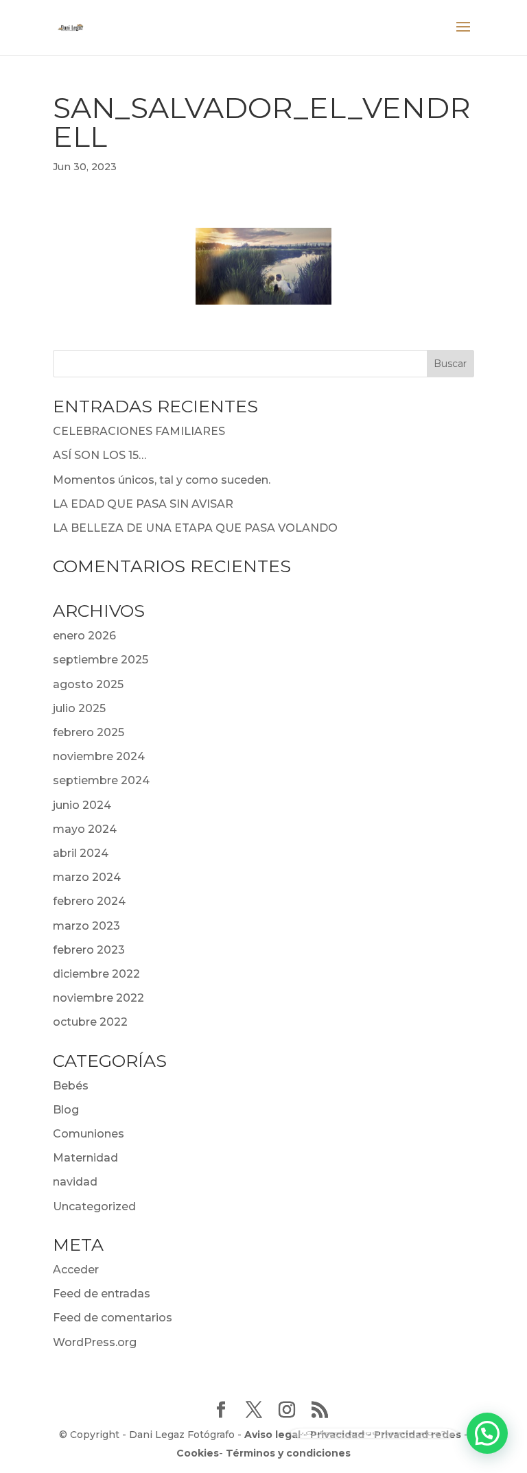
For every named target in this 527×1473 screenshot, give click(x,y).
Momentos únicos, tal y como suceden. (161, 479)
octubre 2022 (90, 1021)
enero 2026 (84, 635)
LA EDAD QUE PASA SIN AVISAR (143, 503)
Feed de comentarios (112, 1317)
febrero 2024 (89, 901)
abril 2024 (80, 853)
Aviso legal (272, 1434)
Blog (66, 1109)
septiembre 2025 (100, 659)
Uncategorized (94, 1206)
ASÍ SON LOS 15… (99, 455)
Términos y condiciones (288, 1453)
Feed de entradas (101, 1293)
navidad (75, 1181)
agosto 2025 (88, 684)
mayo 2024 (85, 829)
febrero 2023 (89, 949)
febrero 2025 (88, 732)
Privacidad (337, 1434)
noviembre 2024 (99, 756)
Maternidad (85, 1157)
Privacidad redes (417, 1434)
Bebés (71, 1085)
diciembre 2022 (96, 973)
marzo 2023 (86, 925)
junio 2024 (82, 805)
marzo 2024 (87, 877)
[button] (487, 1433)
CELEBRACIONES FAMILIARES (139, 431)
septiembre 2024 (101, 780)
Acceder (76, 1269)
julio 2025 (79, 708)
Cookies (197, 1453)
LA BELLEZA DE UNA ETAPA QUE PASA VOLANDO (195, 527)
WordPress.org (95, 1342)
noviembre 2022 (98, 997)
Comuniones (88, 1133)
